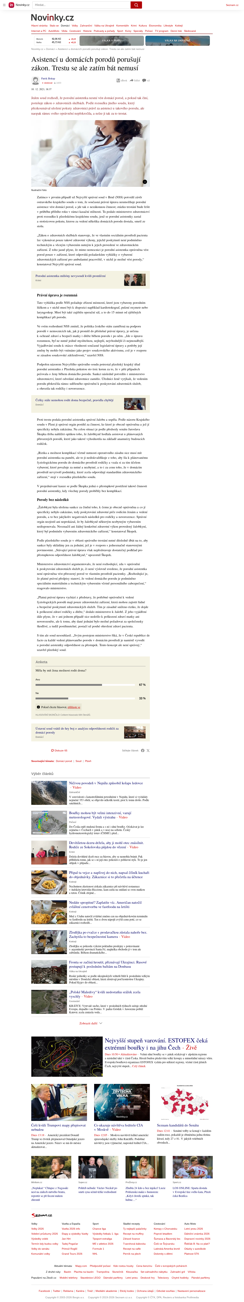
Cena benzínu (144, 1265)
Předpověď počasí (100, 1265)
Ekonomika (155, 25)
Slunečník (117, 1271)
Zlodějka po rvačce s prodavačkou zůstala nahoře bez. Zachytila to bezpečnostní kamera (108, 934)
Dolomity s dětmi (163, 1253)
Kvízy (128, 30)
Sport (120, 30)
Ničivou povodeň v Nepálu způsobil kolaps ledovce (106, 783)
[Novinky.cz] (52, 18)
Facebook (44, 1290)
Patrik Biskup (48, 78)
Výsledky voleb (39, 1238)
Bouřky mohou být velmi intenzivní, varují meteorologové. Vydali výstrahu (100, 814)
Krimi (134, 25)
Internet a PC (38, 30)
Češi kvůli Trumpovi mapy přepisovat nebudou (58, 1127)
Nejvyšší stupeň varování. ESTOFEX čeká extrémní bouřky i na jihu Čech (156, 1043)
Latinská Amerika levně (167, 1248)
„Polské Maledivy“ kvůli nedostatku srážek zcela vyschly (104, 994)
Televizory (163, 1277)
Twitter (56, 1290)
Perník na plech (132, 1253)
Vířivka (191, 1271)
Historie (87, 30)
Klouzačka (132, 1271)
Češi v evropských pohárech (171, 1265)
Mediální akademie (106, 1290)
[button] (90, 153)
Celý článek (139, 1066)
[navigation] (4, 5)
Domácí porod (64, 761)
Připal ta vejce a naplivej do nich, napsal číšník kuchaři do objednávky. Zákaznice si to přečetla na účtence (109, 874)
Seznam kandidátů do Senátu (178, 1125)
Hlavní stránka (39, 25)
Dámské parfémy (113, 1277)
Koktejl (179, 25)
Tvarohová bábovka (134, 1243)
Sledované (190, 30)
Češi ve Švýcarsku (164, 1243)
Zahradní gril (177, 1271)
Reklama (68, 1290)
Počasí (149, 30)
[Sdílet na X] (148, 750)
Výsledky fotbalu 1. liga (105, 1233)
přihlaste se (74, 707)
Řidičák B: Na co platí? (197, 1243)
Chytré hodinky (180, 1277)
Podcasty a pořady (104, 30)
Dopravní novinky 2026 (197, 1238)
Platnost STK (191, 1253)
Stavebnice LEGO (90, 1277)
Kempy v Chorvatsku (165, 1228)
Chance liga (99, 1228)
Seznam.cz (232, 5)
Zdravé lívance (131, 1238)
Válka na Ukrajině (104, 25)
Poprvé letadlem (163, 1233)
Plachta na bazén (84, 1271)
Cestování (75, 30)
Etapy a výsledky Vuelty (75, 1233)
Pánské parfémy (200, 1277)
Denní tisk (176, 30)
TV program (161, 30)
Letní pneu (132, 1277)
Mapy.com (81, 1265)
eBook (124, 80)
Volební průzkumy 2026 (44, 1233)
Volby (75, 25)
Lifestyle (168, 25)
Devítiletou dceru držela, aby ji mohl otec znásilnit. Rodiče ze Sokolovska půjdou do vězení (106, 844)
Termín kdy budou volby (44, 1243)
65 (148, 80)
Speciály (138, 30)
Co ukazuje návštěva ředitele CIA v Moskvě (118, 1127)
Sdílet (137, 80)
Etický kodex (127, 1290)
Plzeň (88, 761)
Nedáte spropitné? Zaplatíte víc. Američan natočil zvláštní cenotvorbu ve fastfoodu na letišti (105, 904)
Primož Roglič (69, 1248)
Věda (64, 30)
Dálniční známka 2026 (197, 1233)
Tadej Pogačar (70, 1243)
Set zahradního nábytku (154, 1271)
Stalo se (54, 25)
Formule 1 (98, 1248)
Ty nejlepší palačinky (134, 1228)
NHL (95, 1253)
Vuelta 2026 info (71, 1228)
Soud (78, 761)
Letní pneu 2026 (193, 1228)
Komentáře (122, 25)
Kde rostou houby (123, 1265)
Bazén (67, 1271)
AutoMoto (53, 30)
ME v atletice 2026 (103, 1243)
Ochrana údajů (145, 1290)
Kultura (143, 25)
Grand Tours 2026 (72, 1253)
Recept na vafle (132, 1248)
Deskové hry (148, 1277)
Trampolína (102, 1271)
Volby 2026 (37, 1228)
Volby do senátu (40, 1248)
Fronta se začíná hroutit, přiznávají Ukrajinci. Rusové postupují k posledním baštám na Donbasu (108, 964)
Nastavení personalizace (191, 1290)
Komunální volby (40, 1253)
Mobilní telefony (69, 1277)
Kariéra (80, 1290)
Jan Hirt (66, 1238)
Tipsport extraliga (102, 1238)
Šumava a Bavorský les (167, 1238)
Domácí (65, 25)
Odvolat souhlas (165, 1290)
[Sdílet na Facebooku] (143, 750)
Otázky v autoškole (195, 1248)
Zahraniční (86, 25)
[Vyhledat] (136, 5)
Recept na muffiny (133, 1233)
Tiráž (90, 1290)
